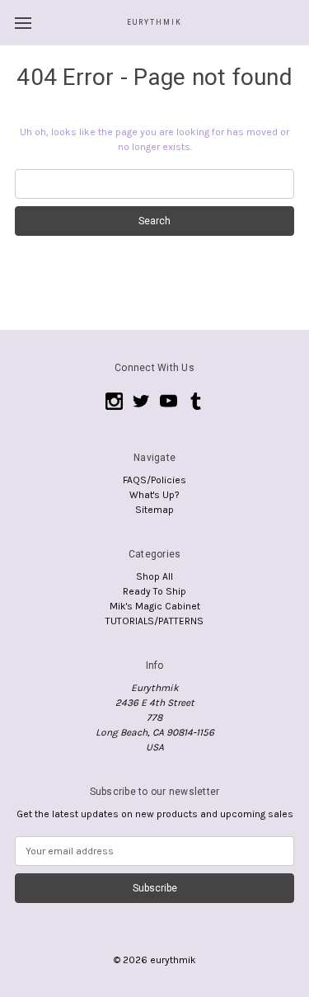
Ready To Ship (154, 591)
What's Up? (154, 495)
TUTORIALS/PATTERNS (154, 621)
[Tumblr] (195, 401)
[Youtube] (168, 401)
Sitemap (154, 509)
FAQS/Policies (154, 480)
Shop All (154, 576)
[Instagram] (114, 401)
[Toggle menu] (22, 22)
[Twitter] (141, 401)
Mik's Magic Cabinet (155, 606)
